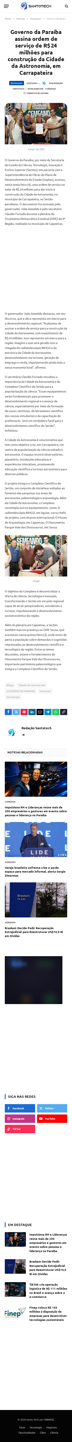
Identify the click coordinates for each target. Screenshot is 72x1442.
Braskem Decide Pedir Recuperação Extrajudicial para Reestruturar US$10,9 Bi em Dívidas (34, 932)
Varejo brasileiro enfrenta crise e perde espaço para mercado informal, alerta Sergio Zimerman (35, 871)
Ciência (54, 1432)
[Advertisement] (36, 269)
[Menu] (6, 6)
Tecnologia (36, 1427)
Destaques (16, 83)
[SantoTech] (36, 6)
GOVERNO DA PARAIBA (21, 691)
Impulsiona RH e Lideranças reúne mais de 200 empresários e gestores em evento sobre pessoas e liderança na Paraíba (36, 811)
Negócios (51, 1427)
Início (22, 1427)
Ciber (43, 1432)
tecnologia (13, 697)
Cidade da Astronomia (31, 685)
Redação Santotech (36, 728)
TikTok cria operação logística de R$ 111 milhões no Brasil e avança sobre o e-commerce (48, 1291)
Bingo (10, 685)
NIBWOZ (49, 1419)
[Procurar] (66, 6)
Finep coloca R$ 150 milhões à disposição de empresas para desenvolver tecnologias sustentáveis (48, 1314)
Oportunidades (27, 1432)
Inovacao (45, 691)
